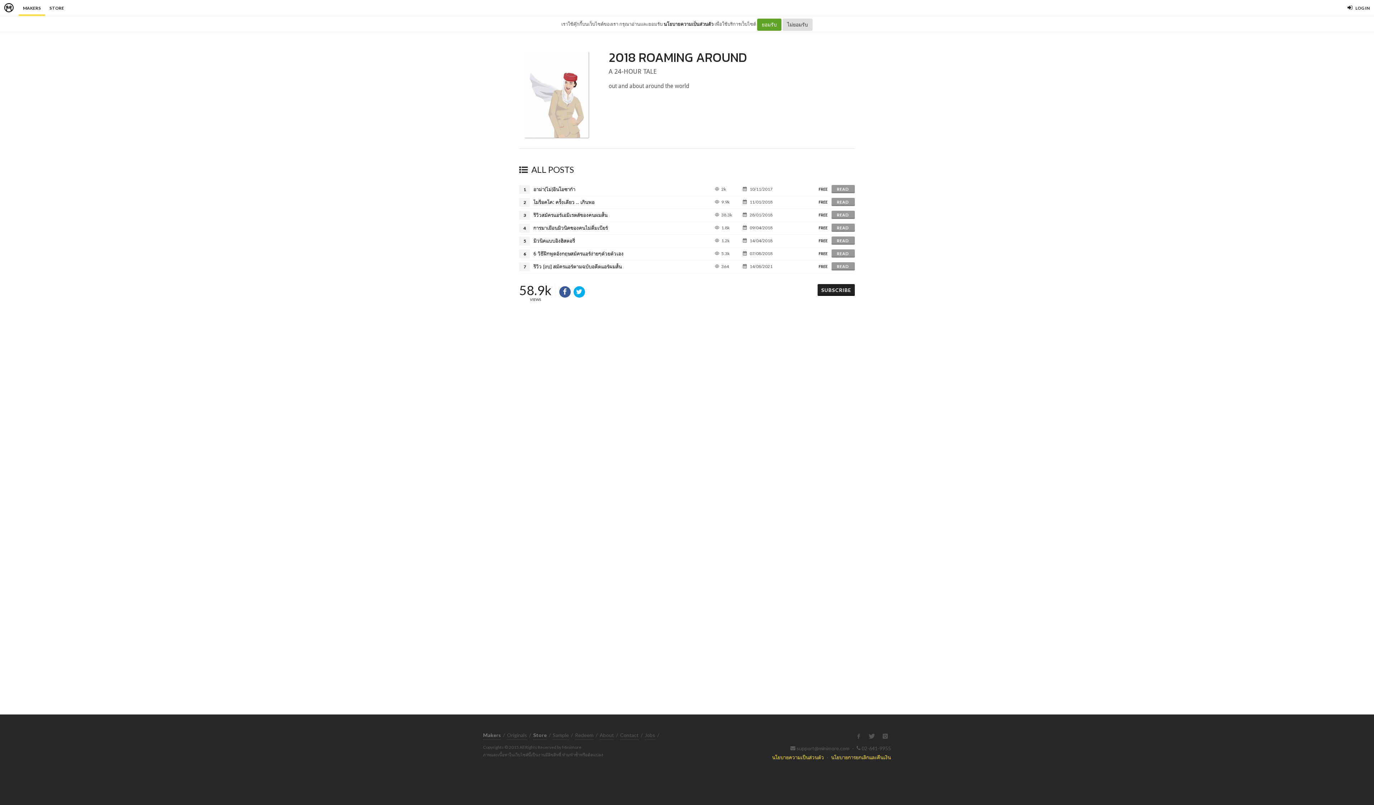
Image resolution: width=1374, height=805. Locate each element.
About (607, 735)
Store (56, 8)
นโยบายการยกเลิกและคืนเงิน (861, 757)
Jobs (650, 735)
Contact (629, 735)
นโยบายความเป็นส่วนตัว (688, 24)
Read (843, 189)
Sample (561, 735)
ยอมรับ (769, 24)
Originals (517, 735)
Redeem (584, 735)
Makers (32, 8)
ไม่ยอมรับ (797, 24)
